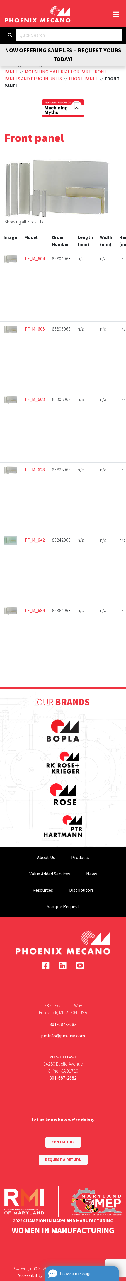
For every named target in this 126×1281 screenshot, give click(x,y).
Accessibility (30, 1275)
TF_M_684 (34, 610)
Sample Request (63, 906)
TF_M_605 (34, 329)
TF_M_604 (34, 258)
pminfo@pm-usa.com (63, 1036)
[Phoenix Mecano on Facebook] (46, 965)
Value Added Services (49, 874)
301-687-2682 (63, 1024)
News (91, 874)
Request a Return (63, 1159)
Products (80, 857)
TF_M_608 (34, 399)
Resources (43, 890)
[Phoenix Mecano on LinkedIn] (63, 965)
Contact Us (63, 1142)
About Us (46, 857)
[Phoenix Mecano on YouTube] (80, 965)
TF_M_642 (34, 540)
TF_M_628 (34, 469)
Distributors (81, 890)
